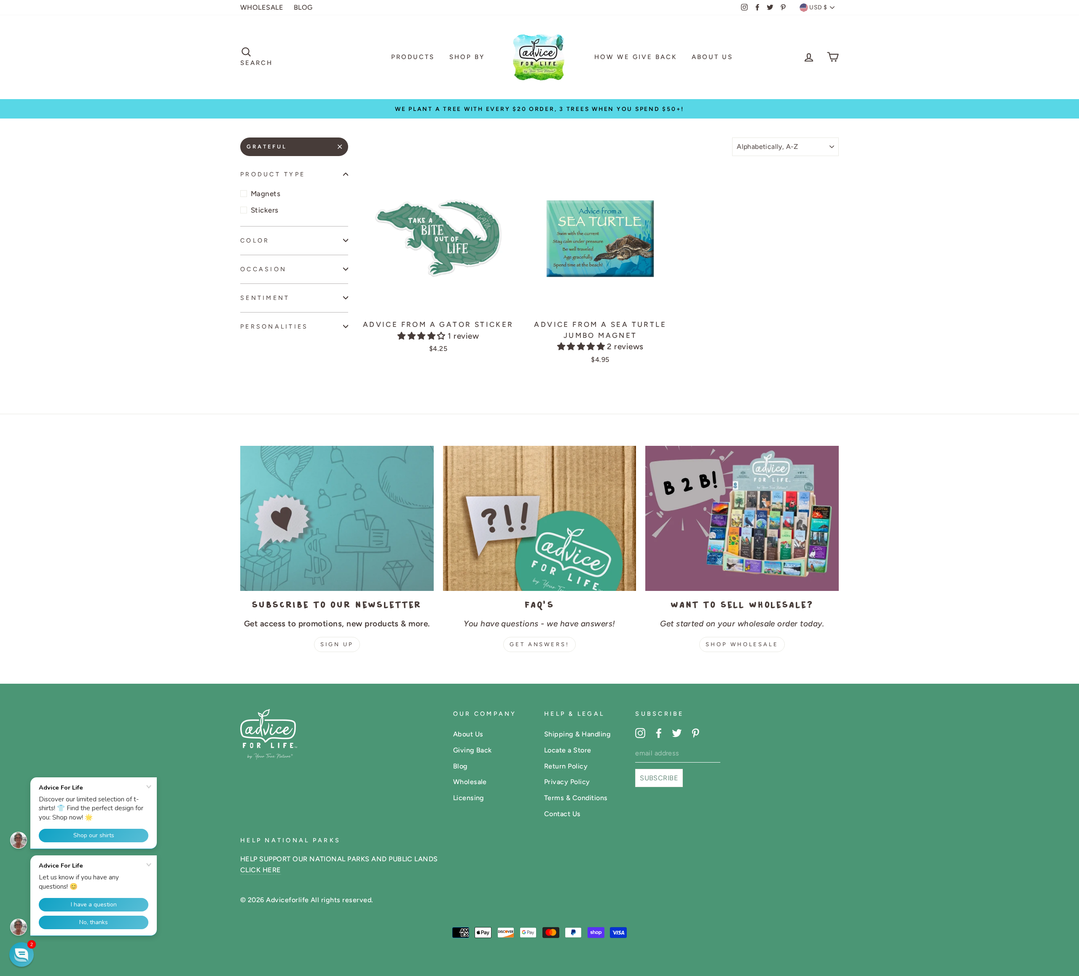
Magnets (265, 193)
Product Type (272, 174)
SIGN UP (337, 644)
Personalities (274, 326)
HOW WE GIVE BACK (635, 57)
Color (254, 240)
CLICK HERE (260, 870)
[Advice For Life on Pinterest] (695, 732)
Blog (460, 766)
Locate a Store (567, 750)
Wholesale (470, 782)
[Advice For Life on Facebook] (659, 732)
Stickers (265, 210)
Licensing (468, 798)
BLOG (303, 7)
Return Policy (566, 766)
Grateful (267, 146)
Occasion (263, 268)
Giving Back (472, 750)
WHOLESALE (261, 7)
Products (413, 57)
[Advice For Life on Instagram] (640, 732)
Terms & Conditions (576, 798)
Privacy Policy (567, 782)
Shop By (467, 57)
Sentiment (265, 298)
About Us (712, 57)
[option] (539, 108)
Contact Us (562, 814)
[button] (422, 336)
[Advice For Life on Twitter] (677, 732)
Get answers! (539, 644)
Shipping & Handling (577, 734)
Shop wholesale (742, 644)
